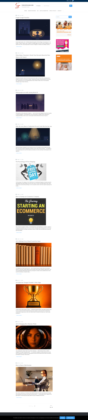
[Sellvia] (64, 28)
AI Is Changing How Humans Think (26, 324)
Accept (62, 417)
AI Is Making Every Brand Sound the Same (28, 241)
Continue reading (19, 46)
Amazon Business (32, 10)
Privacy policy (70, 417)
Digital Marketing (44, 10)
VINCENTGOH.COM (27, 5)
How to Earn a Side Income (23, 365)
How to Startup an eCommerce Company (27, 196)
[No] (86, 417)
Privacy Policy (53, 10)
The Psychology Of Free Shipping (25, 161)
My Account (69, 0)
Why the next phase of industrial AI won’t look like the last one (34, 126)
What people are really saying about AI (27, 92)
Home (25, 10)
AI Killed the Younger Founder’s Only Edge (28, 282)
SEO (38, 10)
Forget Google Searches (22, 17)
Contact (59, 10)
